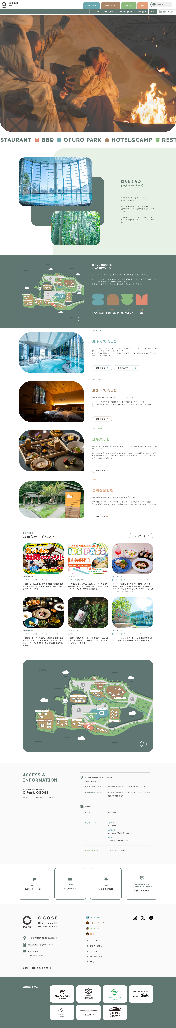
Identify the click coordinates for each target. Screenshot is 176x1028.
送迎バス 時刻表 (114, 796)
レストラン (128, 5)
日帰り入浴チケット (126, 368)
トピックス (95, 12)
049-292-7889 (33, 945)
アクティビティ (109, 12)
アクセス (93, 951)
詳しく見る (100, 368)
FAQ (152, 12)
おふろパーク (91, 5)
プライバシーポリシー (35, 955)
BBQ (142, 5)
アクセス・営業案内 (125, 12)
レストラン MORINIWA (95, 851)
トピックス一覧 (139, 536)
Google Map (89, 781)
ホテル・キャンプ (110, 5)
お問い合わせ (141, 12)
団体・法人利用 (168, 12)
